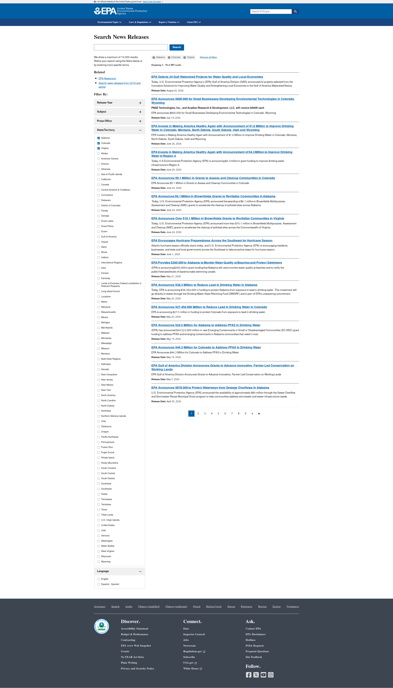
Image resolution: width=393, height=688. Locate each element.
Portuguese (246, 606)
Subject (101, 112)
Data (186, 628)
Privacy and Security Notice (137, 668)
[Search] (295, 11)
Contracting (128, 640)
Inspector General (194, 634)
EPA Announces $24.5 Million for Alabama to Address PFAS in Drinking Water (205, 325)
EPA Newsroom (107, 78)
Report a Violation (167, 22)
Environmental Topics (108, 22)
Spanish (115, 606)
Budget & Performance (134, 634)
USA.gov (188, 662)
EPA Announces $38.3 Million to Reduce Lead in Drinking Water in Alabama (204, 285)
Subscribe (189, 657)
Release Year (105, 103)
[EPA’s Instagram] (271, 675)
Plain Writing (129, 662)
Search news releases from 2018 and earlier (119, 85)
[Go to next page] (252, 413)
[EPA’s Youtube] (263, 675)
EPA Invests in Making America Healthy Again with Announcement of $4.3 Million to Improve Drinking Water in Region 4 (221, 154)
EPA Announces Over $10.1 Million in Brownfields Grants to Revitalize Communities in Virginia (217, 218)
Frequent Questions (257, 651)
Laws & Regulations (138, 22)
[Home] (120, 11)
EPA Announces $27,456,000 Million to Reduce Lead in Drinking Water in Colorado (209, 307)
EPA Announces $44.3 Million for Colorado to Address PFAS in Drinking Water (206, 347)
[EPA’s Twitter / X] (256, 675)
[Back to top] (384, 679)
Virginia (190, 57)
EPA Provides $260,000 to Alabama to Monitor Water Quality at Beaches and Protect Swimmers (216, 263)
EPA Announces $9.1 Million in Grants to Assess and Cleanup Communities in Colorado (213, 178)
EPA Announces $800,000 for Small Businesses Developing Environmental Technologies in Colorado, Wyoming (223, 101)
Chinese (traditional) (176, 606)
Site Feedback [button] (254, 657)
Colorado (175, 57)
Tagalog (276, 606)
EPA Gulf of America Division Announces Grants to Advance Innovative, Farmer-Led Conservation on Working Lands (222, 368)
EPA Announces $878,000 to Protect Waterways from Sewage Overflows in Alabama (210, 388)
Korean (231, 606)
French (196, 606)
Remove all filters (208, 57)
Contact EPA (253, 628)
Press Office (104, 121)
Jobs (186, 640)
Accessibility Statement (134, 628)
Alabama (160, 57)
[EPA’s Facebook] (249, 675)
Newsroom (189, 645)
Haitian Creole (214, 606)
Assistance (99, 606)
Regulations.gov (192, 651)
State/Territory (106, 130)
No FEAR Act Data (132, 657)
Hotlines (250, 640)
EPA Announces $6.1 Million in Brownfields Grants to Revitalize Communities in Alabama (213, 196)
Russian (262, 606)
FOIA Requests (255, 645)
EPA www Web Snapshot (136, 645)
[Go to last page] (259, 413)
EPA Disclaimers (256, 634)
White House (191, 668)
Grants (125, 651)
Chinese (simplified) (149, 606)
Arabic (128, 606)
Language (103, 571)
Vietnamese (292, 606)
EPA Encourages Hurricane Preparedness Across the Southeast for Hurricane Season (211, 241)
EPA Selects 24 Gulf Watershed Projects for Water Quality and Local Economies (207, 77)
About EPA (192, 22)
